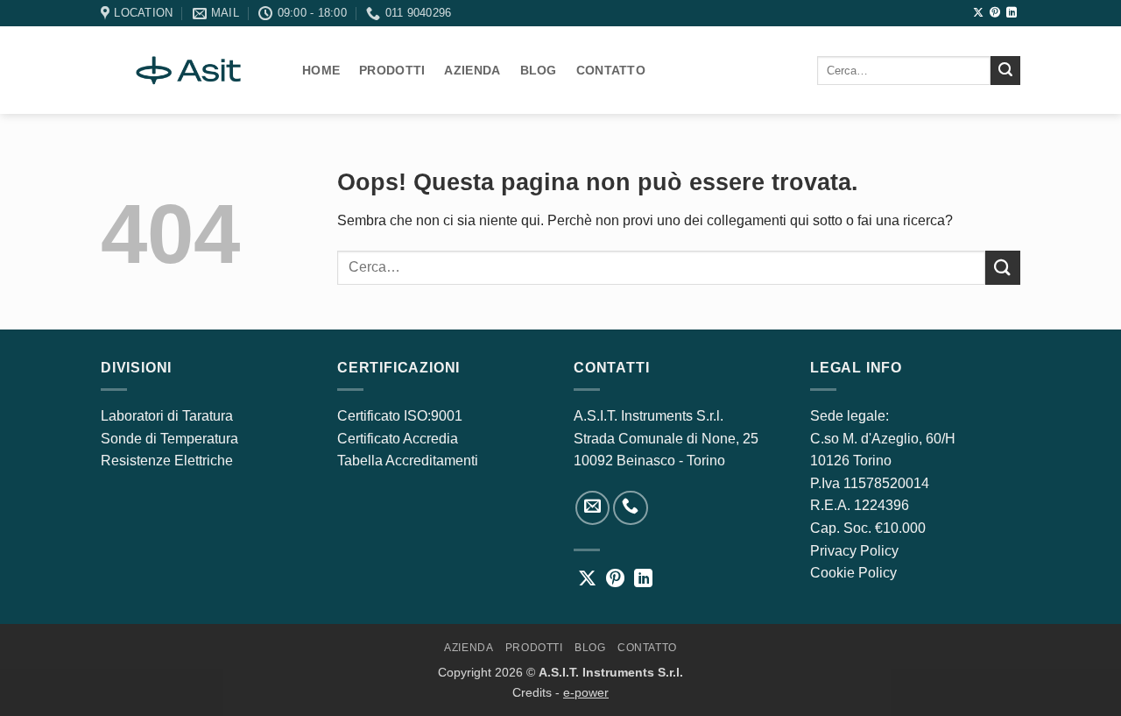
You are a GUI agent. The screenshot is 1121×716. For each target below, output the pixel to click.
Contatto (610, 70)
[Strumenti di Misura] (188, 70)
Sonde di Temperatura (169, 438)
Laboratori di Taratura (167, 415)
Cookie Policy (853, 572)
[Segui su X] (978, 13)
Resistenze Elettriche (167, 460)
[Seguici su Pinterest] (995, 13)
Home (321, 70)
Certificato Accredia (397, 438)
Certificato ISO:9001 (399, 415)
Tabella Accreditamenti (407, 460)
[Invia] (1005, 71)
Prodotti (392, 70)
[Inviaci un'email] (592, 508)
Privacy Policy (854, 550)
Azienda (472, 70)
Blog (538, 70)
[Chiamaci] (630, 508)
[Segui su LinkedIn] (1011, 13)
